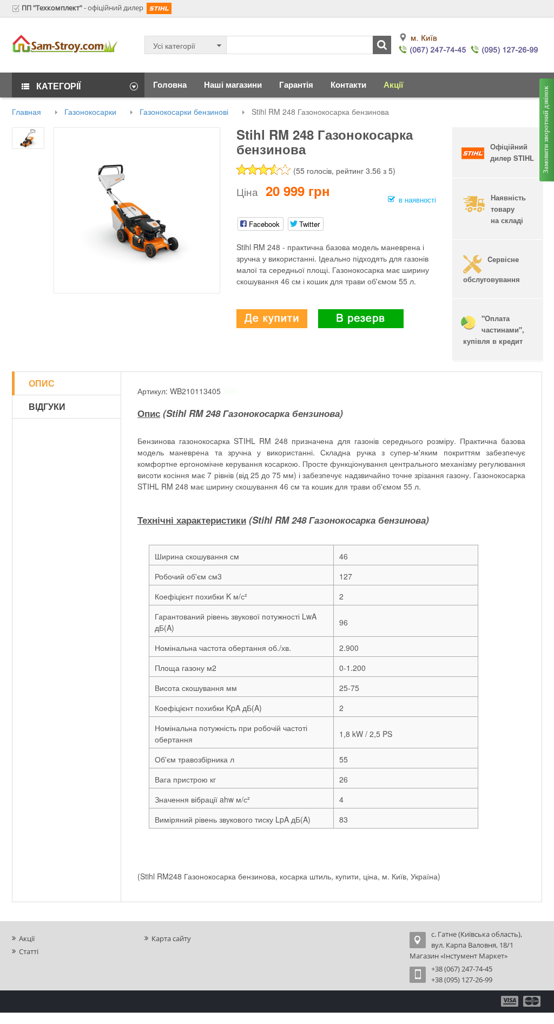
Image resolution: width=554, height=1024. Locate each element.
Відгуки (47, 406)
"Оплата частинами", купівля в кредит (492, 329)
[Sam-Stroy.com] (65, 44)
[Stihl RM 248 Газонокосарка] (137, 209)
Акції (27, 938)
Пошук (382, 45)
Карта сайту (171, 938)
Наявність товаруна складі (508, 208)
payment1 (510, 1001)
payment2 (532, 1001)
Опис (42, 383)
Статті (28, 951)
